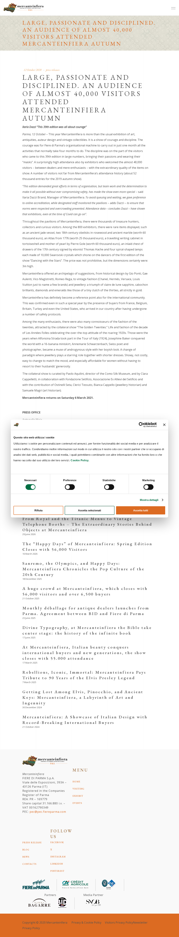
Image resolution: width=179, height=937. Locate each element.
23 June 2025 (28, 618)
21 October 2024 (30, 726)
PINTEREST (57, 870)
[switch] (70, 487)
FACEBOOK (57, 842)
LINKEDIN (56, 863)
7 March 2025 (29, 682)
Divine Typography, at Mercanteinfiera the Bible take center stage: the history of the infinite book (87, 630)
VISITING (78, 788)
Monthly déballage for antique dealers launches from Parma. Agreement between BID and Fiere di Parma (85, 610)
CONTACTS (29, 863)
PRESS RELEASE (32, 842)
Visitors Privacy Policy (119, 922)
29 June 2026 (28, 534)
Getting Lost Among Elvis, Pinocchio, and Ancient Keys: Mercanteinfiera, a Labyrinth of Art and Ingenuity (82, 697)
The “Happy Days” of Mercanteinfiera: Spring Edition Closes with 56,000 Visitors (87, 546)
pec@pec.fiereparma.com (48, 812)
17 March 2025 (29, 662)
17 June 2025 (28, 637)
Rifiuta (38, 510)
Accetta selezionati (89, 510)
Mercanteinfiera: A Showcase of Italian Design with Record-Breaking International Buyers (85, 719)
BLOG (25, 849)
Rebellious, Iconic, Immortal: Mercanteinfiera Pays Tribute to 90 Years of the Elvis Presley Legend (84, 674)
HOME (76, 781)
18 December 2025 (32, 578)
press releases (53, 70)
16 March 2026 (29, 553)
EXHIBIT (78, 795)
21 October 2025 (30, 598)
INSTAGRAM (58, 856)
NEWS (25, 856)
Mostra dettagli (149, 499)
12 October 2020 (32, 70)
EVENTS (77, 803)
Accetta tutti (140, 510)
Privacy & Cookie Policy (86, 922)
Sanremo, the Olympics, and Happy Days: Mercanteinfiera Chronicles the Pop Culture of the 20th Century (83, 569)
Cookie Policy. (80, 460)
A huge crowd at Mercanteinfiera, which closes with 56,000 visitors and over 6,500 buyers (85, 591)
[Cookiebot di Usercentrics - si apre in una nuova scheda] (141, 424)
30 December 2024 (32, 707)
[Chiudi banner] (164, 424)
